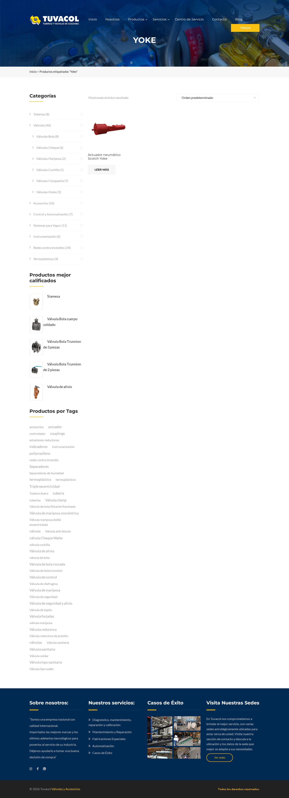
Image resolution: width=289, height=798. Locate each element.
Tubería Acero (38, 493)
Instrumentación (44, 236)
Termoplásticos (43, 259)
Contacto (219, 19)
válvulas (35, 642)
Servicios (160, 19)
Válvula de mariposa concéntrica (54, 513)
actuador (55, 427)
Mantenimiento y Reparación (112, 732)
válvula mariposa (40, 623)
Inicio (92, 19)
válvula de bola (39, 557)
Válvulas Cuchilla (47, 170)
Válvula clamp (55, 500)
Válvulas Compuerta (50, 181)
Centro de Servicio (189, 19)
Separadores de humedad (46, 473)
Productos (136, 19)
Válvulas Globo (46, 192)
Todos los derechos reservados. (239, 789)
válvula (34, 531)
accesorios (36, 427)
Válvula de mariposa (44, 590)
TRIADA (245, 27)
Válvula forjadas (41, 616)
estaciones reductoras (44, 440)
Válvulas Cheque (47, 147)
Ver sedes (219, 757)
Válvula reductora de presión (48, 636)
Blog (238, 19)
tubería (58, 493)
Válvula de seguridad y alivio (50, 603)
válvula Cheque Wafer (46, 538)
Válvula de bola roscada (47, 564)
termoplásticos (66, 479)
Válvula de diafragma (43, 584)
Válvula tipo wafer (41, 669)
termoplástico (40, 479)
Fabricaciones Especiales (109, 739)
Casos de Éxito (102, 753)
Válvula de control (43, 577)
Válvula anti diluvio (58, 531)
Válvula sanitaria (58, 642)
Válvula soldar (39, 656)
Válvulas (39, 125)
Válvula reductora (43, 629)
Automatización (103, 746)
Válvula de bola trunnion (46, 570)
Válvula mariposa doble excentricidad (45, 522)
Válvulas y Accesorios (65, 789)
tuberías (35, 500)
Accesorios (40, 203)
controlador (37, 433)
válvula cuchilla (39, 544)
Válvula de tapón (40, 610)
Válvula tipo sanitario (45, 662)
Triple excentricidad (44, 486)
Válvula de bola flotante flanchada (52, 506)
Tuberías (39, 114)
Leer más (102, 169)
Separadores (39, 466)
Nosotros (112, 19)
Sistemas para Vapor (47, 225)
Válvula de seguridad (43, 596)
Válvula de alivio (41, 551)
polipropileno (39, 453)
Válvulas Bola (45, 136)
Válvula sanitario (42, 649)
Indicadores (38, 446)
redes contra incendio (44, 460)
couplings (57, 433)
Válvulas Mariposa (48, 158)
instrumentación (63, 447)
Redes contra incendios (49, 247)
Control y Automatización (50, 214)
